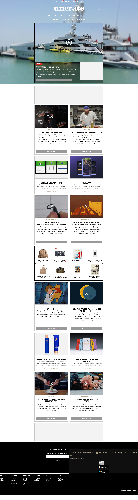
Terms (59, 482)
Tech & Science (88, 306)
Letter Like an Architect (51, 222)
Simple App (86, 183)
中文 (47, 482)
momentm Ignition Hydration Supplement (86, 360)
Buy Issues (14, 482)
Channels (14, 478)
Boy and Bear (51, 309)
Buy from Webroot (51, 191)
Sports (53, 129)
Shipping (25, 480)
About (59, 476)
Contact (59, 478)
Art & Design (53, 219)
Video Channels (75, 19)
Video (49, 129)
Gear (49, 15)
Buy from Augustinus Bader (51, 368)
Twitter (36, 476)
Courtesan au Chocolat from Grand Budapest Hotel (51, 400)
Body (84, 15)
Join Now (86, 191)
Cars (60, 15)
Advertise (60, 479)
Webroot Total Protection (51, 183)
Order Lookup (26, 483)
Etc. (1, 483)
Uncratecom (59, 1)
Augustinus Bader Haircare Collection (51, 359)
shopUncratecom (70, 1)
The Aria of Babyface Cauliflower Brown (86, 400)
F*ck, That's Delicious (89, 136)
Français (48, 478)
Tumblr (36, 482)
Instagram (37, 478)
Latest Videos (56, 19)
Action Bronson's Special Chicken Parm (86, 132)
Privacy (59, 480)
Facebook (36, 479)
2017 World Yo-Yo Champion (51, 132)
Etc (89, 15)
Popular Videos (66, 19)
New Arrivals (26, 476)
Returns (25, 479)
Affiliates (25, 482)
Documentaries (88, 396)
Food (88, 129)
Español (48, 476)
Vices (79, 15)
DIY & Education (88, 219)
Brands (25, 478)
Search (99, 9)
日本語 (47, 480)
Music (53, 306)
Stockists (14, 483)
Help (24, 484)
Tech (65, 15)
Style (55, 15)
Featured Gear (51, 180)
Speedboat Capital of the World (50, 67)
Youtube (36, 480)
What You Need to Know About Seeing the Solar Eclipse (87, 310)
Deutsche (48, 479)
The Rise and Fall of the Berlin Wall (86, 222)
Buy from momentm (86, 368)
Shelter (72, 15)
